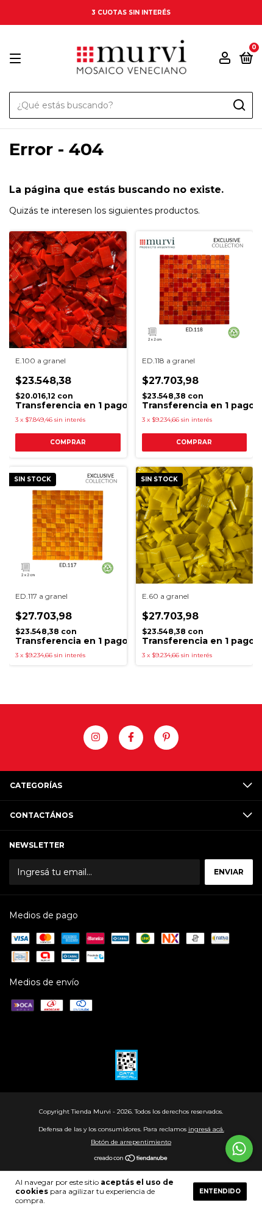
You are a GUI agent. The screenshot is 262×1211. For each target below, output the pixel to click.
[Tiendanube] (131, 1159)
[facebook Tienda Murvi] (131, 737)
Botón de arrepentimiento (131, 1142)
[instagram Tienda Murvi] (95, 737)
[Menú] (17, 58)
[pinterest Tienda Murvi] (166, 737)
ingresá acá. (206, 1129)
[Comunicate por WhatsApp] (239, 1148)
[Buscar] (238, 105)
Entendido (220, 1191)
